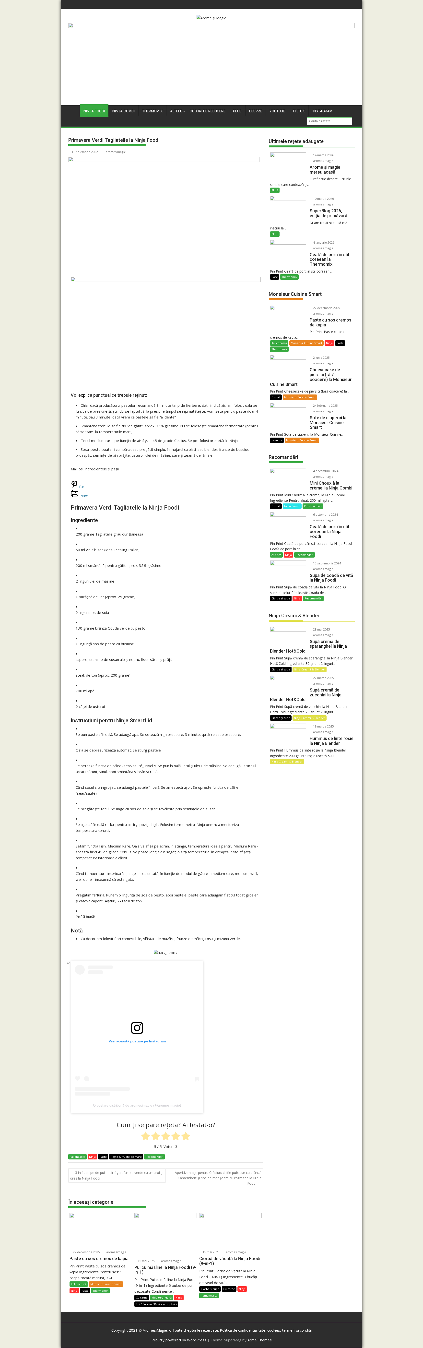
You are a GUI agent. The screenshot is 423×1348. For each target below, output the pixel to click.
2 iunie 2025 (321, 358)
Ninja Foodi (94, 111)
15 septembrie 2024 (326, 563)
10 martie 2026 (323, 199)
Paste (103, 1156)
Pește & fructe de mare (126, 1156)
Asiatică (276, 555)
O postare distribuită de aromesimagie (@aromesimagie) (137, 1105)
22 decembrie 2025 (86, 1252)
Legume (276, 440)
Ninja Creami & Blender (309, 669)
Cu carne (142, 1297)
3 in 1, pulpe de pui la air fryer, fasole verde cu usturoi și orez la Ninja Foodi (116, 1175)
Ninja (92, 1156)
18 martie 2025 (323, 726)
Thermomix (152, 111)
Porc (274, 277)
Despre (255, 111)
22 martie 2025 (323, 678)
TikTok (299, 111)
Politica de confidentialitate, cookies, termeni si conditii (266, 1330)
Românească (209, 1295)
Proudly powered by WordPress (179, 1339)
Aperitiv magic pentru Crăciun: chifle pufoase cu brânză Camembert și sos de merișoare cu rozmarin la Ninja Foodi (218, 1178)
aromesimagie (116, 152)
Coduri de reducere (207, 111)
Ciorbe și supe (210, 1289)
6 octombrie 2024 (325, 515)
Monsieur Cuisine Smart (106, 1284)
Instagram (322, 111)
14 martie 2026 (323, 155)
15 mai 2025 (146, 1261)
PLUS (237, 111)
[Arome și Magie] (211, 26)
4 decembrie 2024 (325, 471)
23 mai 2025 (321, 629)
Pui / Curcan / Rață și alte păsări (156, 1304)
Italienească (77, 1156)
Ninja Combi (123, 111)
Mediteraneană (162, 1297)
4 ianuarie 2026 (323, 242)
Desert (275, 397)
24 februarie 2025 (325, 406)
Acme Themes (259, 1339)
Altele (176, 111)
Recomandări (154, 1156)
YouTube (277, 111)
